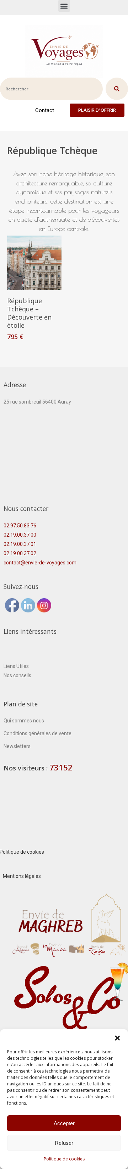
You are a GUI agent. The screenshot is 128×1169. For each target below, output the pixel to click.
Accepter (64, 1123)
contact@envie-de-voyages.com (40, 562)
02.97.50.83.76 (20, 525)
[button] (117, 1038)
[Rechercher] (117, 89)
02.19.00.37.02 (20, 553)
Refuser (64, 1143)
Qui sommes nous (24, 720)
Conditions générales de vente (37, 733)
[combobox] (51, 89)
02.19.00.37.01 (20, 544)
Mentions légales (22, 876)
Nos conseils (17, 675)
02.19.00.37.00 (20, 535)
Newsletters (17, 746)
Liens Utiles (16, 666)
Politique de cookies (64, 1159)
